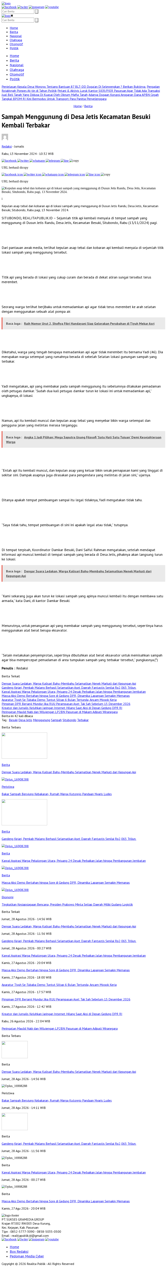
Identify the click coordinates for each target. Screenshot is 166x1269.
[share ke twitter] (23, 160)
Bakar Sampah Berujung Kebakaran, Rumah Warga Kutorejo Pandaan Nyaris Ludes (57, 1100)
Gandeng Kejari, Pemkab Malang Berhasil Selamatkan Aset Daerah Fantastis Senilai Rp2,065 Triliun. (69, 1144)
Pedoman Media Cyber (27, 1256)
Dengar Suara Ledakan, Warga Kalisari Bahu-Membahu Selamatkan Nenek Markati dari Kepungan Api (69, 1072)
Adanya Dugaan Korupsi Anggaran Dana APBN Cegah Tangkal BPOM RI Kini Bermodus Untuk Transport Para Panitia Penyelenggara (80, 97)
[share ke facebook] (9, 160)
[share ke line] (65, 160)
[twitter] (22, 7)
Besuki (13, 720)
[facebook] (9, 7)
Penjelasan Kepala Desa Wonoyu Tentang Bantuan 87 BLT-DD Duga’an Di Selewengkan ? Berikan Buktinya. (74, 87)
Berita (14, 32)
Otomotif (16, 44)
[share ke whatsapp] (38, 160)
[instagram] (36, 7)
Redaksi (7, 146)
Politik (14, 48)
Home (14, 28)
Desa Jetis (25, 720)
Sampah (56, 720)
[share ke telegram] (53, 160)
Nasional (16, 36)
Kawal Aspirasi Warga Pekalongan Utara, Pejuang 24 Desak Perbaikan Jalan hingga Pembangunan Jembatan (74, 1172)
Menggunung (41, 720)
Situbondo (69, 720)
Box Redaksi (19, 1251)
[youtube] (52, 7)
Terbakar (83, 720)
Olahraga (16, 40)
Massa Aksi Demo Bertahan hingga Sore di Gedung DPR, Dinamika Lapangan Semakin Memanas (66, 1201)
